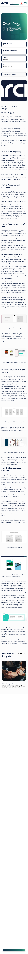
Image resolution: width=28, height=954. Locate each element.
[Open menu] (25, 3)
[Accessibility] (21, 3)
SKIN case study (12, 464)
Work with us (14, 3)
